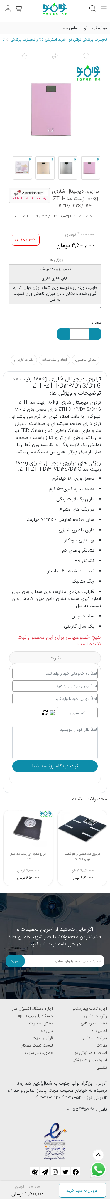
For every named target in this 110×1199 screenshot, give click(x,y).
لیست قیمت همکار (37, 1045)
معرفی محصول (85, 360)
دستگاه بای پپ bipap (35, 1016)
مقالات (101, 1045)
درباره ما (46, 1030)
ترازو (97, 402)
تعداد (96, 322)
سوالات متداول (95, 1038)
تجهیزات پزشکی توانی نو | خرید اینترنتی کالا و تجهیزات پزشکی (59, 39)
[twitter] (65, 1171)
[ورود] (7, 5)
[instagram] (55, 1171)
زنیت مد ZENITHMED (29, 198)
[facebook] (75, 1171)
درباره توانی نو (95, 28)
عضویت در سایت (39, 1052)
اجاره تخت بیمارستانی (89, 1008)
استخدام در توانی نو (91, 1052)
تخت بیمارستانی (94, 1023)
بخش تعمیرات (41, 1023)
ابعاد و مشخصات (54, 360)
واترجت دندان (95, 1016)
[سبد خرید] (18, 5)
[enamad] (55, 1139)
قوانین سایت (42, 1038)
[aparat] (34, 1171)
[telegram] (44, 1171)
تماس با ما (70, 28)
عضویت (15, 961)
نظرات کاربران (24, 360)
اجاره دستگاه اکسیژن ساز (32, 1008)
